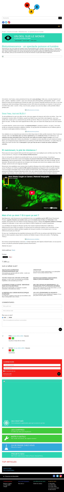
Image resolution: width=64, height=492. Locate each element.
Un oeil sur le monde (12, 31)
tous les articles (26, 40)
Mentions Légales (7, 483)
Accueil (4, 31)
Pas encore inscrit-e (7, 374)
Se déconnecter (52, 489)
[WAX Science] (32, 8)
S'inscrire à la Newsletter (11, 476)
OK (60, 18)
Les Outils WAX (52, 485)
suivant (33, 40)
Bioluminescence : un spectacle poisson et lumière (31, 31)
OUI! (5, 317)
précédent (18, 40)
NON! (10, 317)
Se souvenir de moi (10, 371)
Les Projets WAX (52, 486)
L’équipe (5, 486)
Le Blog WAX (51, 483)
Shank (13, 250)
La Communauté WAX (53, 488)
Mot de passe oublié (7, 373)
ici (25, 241)
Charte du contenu (37, 483)
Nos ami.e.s (21, 483)
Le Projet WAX (6, 485)
